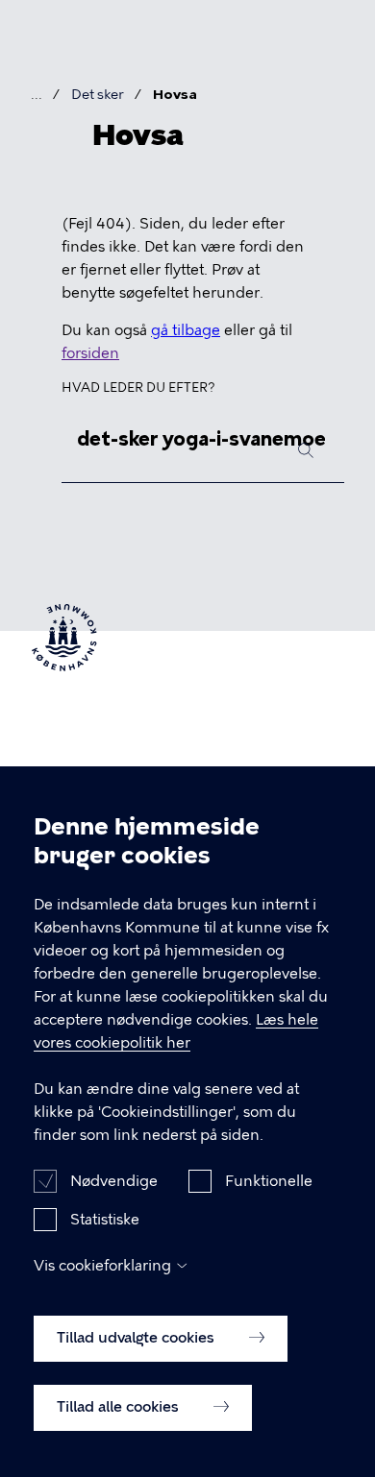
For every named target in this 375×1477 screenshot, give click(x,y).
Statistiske (104, 1219)
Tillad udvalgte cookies (137, 1337)
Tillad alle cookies (120, 1407)
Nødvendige (114, 1181)
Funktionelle (268, 1181)
